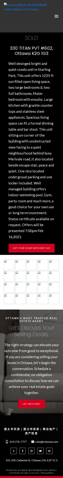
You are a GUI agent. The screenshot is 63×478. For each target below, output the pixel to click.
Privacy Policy (47, 473)
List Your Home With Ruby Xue (31, 248)
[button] (31, 248)
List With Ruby (31, 403)
